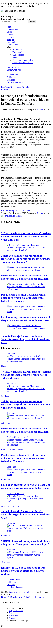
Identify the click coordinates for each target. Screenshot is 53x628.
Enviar (40, 109)
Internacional (12, 44)
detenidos (11, 413)
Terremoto (11, 549)
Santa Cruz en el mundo (19, 592)
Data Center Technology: (34, 597)
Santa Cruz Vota (14, 70)
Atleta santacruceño (15, 493)
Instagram (17, 87)
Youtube (25, 87)
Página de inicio (16, 610)
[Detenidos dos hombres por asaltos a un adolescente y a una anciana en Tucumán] (26, 270)
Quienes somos (13, 74)
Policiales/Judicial (15, 29)
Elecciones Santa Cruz (22, 62)
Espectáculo (17, 52)
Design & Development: (12, 597)
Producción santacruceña (18, 437)
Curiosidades (18, 55)
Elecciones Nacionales (22, 60)
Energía (10, 39)
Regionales (17, 50)
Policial (4, 89)
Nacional (11, 42)
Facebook (5, 87)
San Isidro (11, 383)
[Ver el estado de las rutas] (11, 216)
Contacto (11, 80)
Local (9, 32)
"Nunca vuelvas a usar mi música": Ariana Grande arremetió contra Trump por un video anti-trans (26, 236)
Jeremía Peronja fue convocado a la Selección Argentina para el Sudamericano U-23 (25, 339)
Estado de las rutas (15, 82)
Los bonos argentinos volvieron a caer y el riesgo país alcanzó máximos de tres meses (25, 319)
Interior (10, 34)
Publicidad (11, 77)
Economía (11, 467)
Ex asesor (11, 523)
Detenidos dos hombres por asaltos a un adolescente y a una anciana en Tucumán (25, 277)
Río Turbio (6, 210)
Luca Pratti (25, 210)
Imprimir (47, 109)
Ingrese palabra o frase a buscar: (15, 19)
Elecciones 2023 (14, 67)
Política (10, 27)
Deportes (11, 37)
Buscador (13, 615)
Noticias (12, 613)
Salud (15, 57)
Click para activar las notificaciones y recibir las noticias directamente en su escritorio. (24, 4)
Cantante (11, 353)
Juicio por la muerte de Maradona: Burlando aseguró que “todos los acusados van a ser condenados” (25, 258)
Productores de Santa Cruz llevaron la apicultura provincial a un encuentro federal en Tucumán (23, 297)
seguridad (16, 210)
